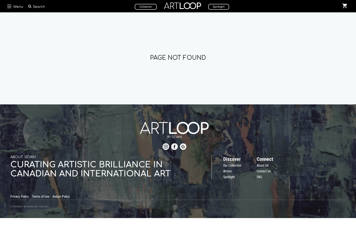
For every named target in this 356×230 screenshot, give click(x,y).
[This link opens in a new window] (166, 147)
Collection (145, 6)
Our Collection (232, 165)
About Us (262, 165)
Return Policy (61, 196)
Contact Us (264, 171)
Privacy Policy (19, 196)
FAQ (259, 177)
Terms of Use (40, 196)
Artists (227, 171)
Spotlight (219, 6)
